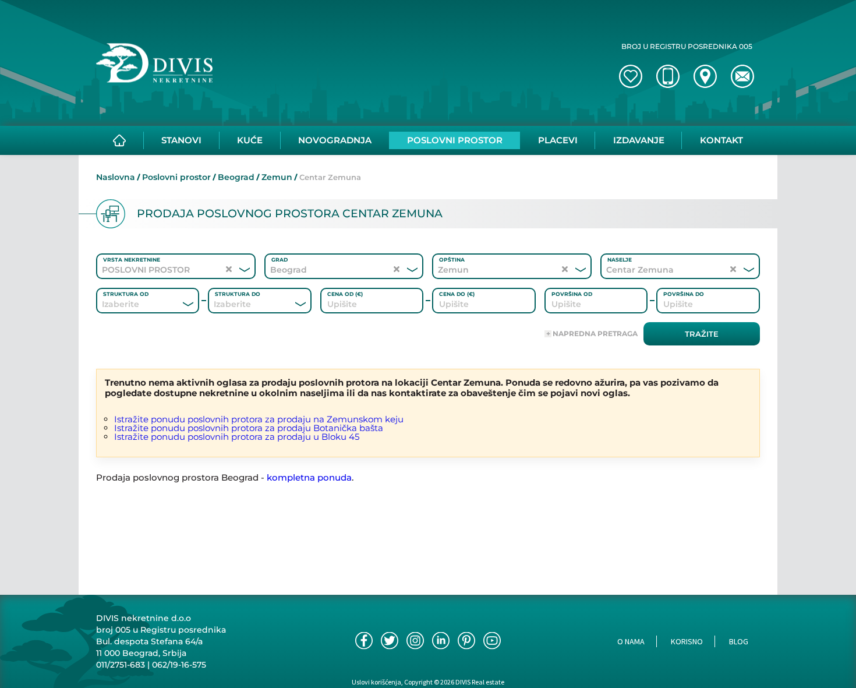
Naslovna (115, 177)
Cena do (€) (457, 294)
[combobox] (132, 304)
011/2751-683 (120, 664)
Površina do (683, 294)
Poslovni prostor (176, 177)
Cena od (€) (345, 294)
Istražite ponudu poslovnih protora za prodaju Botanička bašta (248, 427)
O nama (631, 641)
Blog (738, 641)
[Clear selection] (229, 270)
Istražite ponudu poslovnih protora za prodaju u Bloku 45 (236, 436)
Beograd (236, 177)
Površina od (571, 294)
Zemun (276, 177)
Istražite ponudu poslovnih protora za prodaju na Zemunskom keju (259, 419)
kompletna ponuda (309, 477)
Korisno (687, 641)
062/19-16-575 (179, 664)
